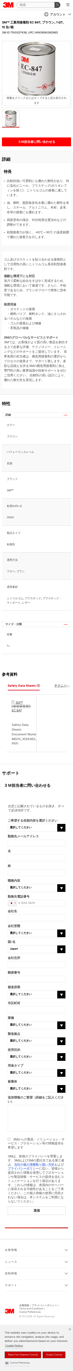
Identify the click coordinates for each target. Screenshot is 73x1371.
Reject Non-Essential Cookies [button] (23, 1355)
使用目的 (14, 1050)
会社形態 (14, 926)
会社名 (12, 911)
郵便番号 (14, 972)
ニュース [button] (11, 1262)
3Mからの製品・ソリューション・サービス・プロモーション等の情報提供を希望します (36, 1143)
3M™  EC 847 (21, 706)
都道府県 (14, 987)
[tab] (24, 686)
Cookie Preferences (30, 1312)
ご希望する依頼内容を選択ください (33, 820)
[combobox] (12, 903)
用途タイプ (15, 1065)
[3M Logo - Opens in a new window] (8, 5)
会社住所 (14, 958)
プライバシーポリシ (22, 1168)
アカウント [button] (57, 14)
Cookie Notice (14, 1345)
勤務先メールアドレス (23, 836)
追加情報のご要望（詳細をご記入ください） (36, 1099)
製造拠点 (14, 1034)
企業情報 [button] (11, 1250)
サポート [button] (11, 1285)
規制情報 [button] (11, 1273)
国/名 (12, 942)
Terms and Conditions (31, 1308)
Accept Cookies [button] (54, 1355)
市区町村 (14, 1003)
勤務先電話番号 (19, 896)
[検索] (57, 5)
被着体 (12, 1081)
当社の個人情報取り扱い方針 (34, 1164)
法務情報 (24, 1305)
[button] (17, 1363)
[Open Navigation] (67, 5)
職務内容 (14, 880)
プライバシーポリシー (44, 1305)
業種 (11, 1018)
